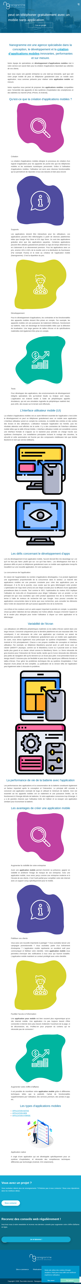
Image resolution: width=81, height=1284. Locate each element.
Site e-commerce (22, 1269)
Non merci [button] (51, 1280)
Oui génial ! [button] (70, 1280)
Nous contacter (11, 1203)
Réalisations (37, 1269)
